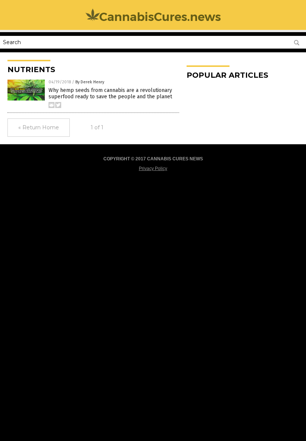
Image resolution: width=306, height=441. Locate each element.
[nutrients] (153, 20)
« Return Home (38, 127)
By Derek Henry (89, 82)
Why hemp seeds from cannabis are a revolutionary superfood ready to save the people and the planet (110, 93)
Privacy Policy (153, 168)
